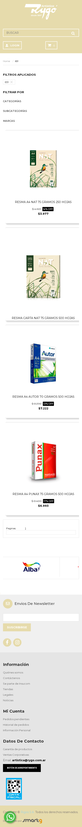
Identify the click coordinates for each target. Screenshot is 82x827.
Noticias (8, 700)
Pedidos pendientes (16, 719)
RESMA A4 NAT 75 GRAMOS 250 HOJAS (43, 202)
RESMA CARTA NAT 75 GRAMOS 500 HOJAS (43, 318)
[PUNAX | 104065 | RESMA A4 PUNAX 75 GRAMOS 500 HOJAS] (43, 460)
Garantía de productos (17, 749)
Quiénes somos (13, 672)
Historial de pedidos (16, 724)
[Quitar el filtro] (12, 82)
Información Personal (16, 730)
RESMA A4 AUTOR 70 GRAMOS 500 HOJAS (43, 397)
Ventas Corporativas (16, 754)
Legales (8, 694)
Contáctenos (11, 678)
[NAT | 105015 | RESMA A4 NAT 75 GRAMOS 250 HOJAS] (43, 168)
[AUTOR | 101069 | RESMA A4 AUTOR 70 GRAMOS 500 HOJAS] (43, 363)
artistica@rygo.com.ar (29, 760)
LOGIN (14, 45)
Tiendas (8, 689)
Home (6, 61)
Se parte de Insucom (16, 683)
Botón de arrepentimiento (22, 768)
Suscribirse (17, 627)
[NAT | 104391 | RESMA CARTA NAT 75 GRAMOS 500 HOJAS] (43, 275)
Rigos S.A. (27, 812)
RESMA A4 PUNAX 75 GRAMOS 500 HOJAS (43, 494)
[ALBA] (31, 567)
